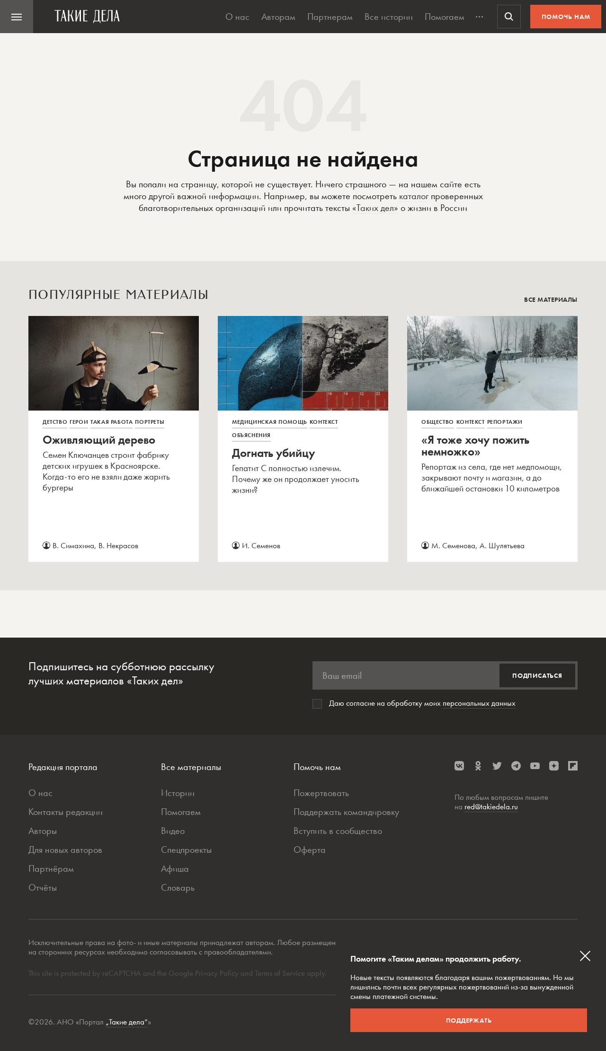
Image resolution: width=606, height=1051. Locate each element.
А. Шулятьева (502, 545)
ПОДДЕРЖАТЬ (469, 1020)
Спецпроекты (186, 849)
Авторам (278, 16)
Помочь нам (566, 16)
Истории (178, 793)
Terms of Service (280, 973)
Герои (79, 422)
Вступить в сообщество (338, 830)
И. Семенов (261, 545)
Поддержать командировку (346, 812)
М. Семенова (453, 545)
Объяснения (251, 435)
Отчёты (42, 887)
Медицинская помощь (269, 422)
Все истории (389, 16)
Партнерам (330, 16)
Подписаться (537, 675)
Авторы (42, 830)
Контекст (324, 422)
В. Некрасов (118, 545)
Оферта (310, 849)
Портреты (149, 422)
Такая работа (111, 422)
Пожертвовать (321, 793)
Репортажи (505, 422)
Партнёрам (51, 868)
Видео (173, 830)
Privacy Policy (218, 973)
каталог (413, 196)
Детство (55, 422)
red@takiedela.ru (491, 806)
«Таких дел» (375, 207)
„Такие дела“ (127, 1021)
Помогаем (444, 16)
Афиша (175, 868)
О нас (237, 16)
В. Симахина (73, 545)
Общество (437, 422)
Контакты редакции (65, 812)
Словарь (178, 887)
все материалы (551, 299)
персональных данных (479, 703)
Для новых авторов (65, 849)
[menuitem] (16, 16)
